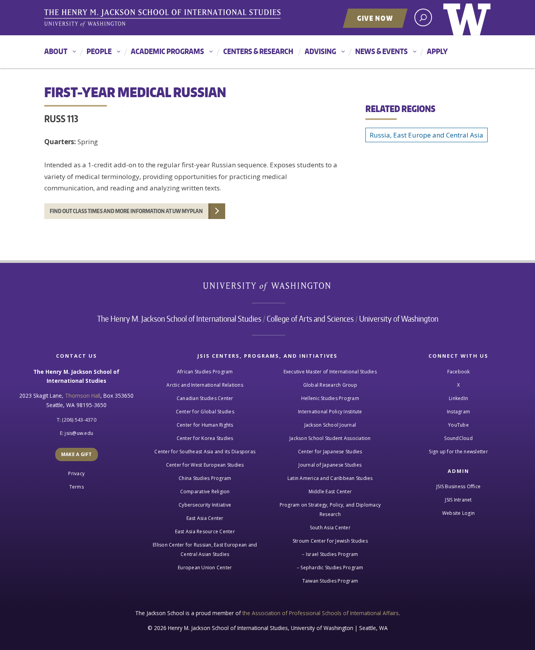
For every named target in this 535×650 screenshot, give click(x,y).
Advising (320, 51)
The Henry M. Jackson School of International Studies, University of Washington (163, 18)
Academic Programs (167, 51)
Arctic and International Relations (204, 385)
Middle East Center (330, 491)
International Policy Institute (330, 411)
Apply (437, 51)
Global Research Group (330, 385)
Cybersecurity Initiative (205, 505)
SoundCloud (458, 438)
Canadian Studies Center (205, 398)
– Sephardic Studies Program (330, 567)
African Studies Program (205, 371)
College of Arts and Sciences (310, 318)
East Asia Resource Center (205, 531)
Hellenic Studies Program (330, 398)
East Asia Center (205, 518)
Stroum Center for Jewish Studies (330, 541)
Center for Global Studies (205, 411)
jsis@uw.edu (79, 433)
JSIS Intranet (458, 499)
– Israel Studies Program (330, 554)
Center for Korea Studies (205, 438)
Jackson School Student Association (330, 438)
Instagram (458, 411)
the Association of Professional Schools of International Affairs (320, 613)
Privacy (76, 473)
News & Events (381, 51)
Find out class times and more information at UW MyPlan (126, 211)
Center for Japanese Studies (330, 451)
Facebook (458, 371)
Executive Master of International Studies (330, 371)
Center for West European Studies (205, 465)
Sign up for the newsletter (458, 451)
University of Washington (467, 17)
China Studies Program (205, 478)
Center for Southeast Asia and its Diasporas (204, 451)
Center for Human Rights (205, 425)
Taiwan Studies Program (330, 581)
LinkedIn (458, 398)
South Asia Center (330, 527)
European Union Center (205, 567)
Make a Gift (76, 454)
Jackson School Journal (330, 425)
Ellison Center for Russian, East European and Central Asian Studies (205, 549)
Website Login (458, 513)
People (99, 51)
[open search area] (423, 17)
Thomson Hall (82, 395)
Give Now (375, 18)
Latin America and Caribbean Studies (330, 478)
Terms (76, 486)
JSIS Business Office (458, 486)
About (55, 51)
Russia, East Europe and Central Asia (426, 134)
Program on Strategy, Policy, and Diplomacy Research (330, 510)
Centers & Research (258, 51)
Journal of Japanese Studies (329, 465)
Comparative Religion (205, 491)
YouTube (458, 425)
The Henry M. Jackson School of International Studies (179, 318)
